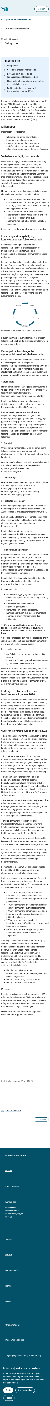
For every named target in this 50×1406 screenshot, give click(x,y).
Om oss (8, 1170)
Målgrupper (12, 65)
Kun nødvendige (25, 1390)
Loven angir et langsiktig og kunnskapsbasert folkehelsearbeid (22, 75)
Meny (42, 9)
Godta (8, 1390)
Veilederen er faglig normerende (21, 70)
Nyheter (8, 1254)
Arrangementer (12, 1270)
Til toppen (43, 1119)
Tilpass (9, 1398)
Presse (8, 1301)
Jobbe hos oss (12, 1186)
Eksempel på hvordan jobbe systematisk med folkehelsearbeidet (25, 82)
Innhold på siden (12, 61)
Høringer (9, 1286)
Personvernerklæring (14, 1340)
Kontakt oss (10, 1202)
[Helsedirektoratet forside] (4, 9)
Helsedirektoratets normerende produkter (30, 229)
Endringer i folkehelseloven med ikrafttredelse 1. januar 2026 (21, 90)
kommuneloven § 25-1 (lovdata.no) (27, 628)
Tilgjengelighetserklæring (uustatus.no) (23, 1355)
